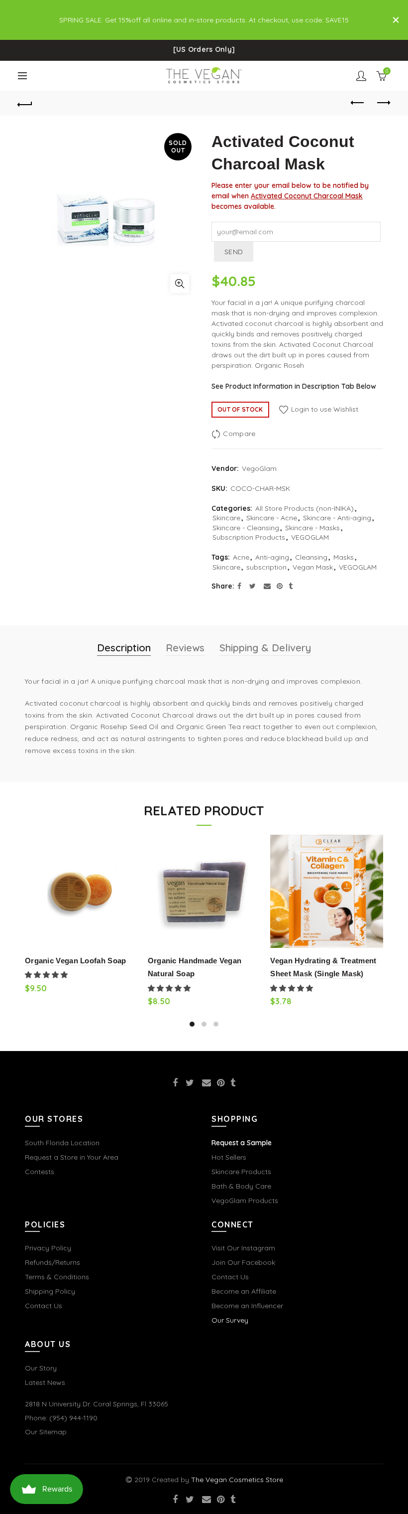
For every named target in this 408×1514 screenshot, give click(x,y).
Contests (39, 1171)
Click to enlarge (179, 283)
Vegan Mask (313, 567)
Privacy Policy (48, 1247)
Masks (343, 557)
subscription (266, 567)
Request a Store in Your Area (71, 1157)
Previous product (358, 103)
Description (124, 647)
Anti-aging (272, 557)
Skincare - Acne (271, 517)
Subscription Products (248, 537)
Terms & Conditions (57, 1276)
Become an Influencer (247, 1305)
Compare (239, 433)
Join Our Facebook (243, 1262)
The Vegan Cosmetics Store (237, 1479)
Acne (241, 557)
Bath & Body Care (241, 1186)
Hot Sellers (228, 1157)
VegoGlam (259, 468)
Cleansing (311, 557)
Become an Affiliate (243, 1291)
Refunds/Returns (52, 1262)
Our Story (41, 1367)
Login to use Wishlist (323, 409)
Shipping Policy (50, 1291)
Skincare (226, 517)
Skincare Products (241, 1171)
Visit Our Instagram (243, 1247)
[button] (47, 974)
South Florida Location (62, 1142)
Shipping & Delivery (265, 647)
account (361, 75)
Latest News (45, 1382)
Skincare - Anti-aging (337, 517)
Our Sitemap (46, 1431)
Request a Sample (241, 1142)
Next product (383, 103)
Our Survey (229, 1320)
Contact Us (43, 1305)
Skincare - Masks (312, 527)
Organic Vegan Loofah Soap (75, 960)
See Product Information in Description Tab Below (293, 386)
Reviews (185, 647)
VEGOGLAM (310, 537)
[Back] (25, 103)
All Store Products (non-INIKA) (304, 508)
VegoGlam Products (244, 1200)
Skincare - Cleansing (245, 527)
